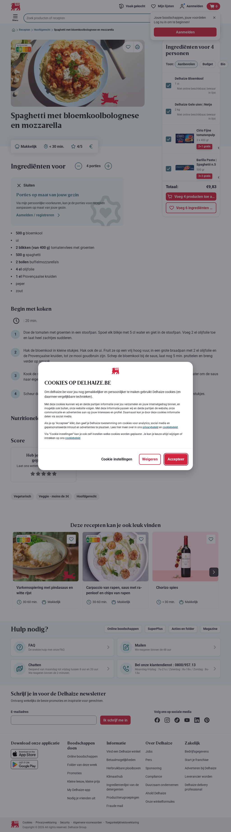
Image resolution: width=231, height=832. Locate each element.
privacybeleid (150, 427)
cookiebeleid (170, 427)
